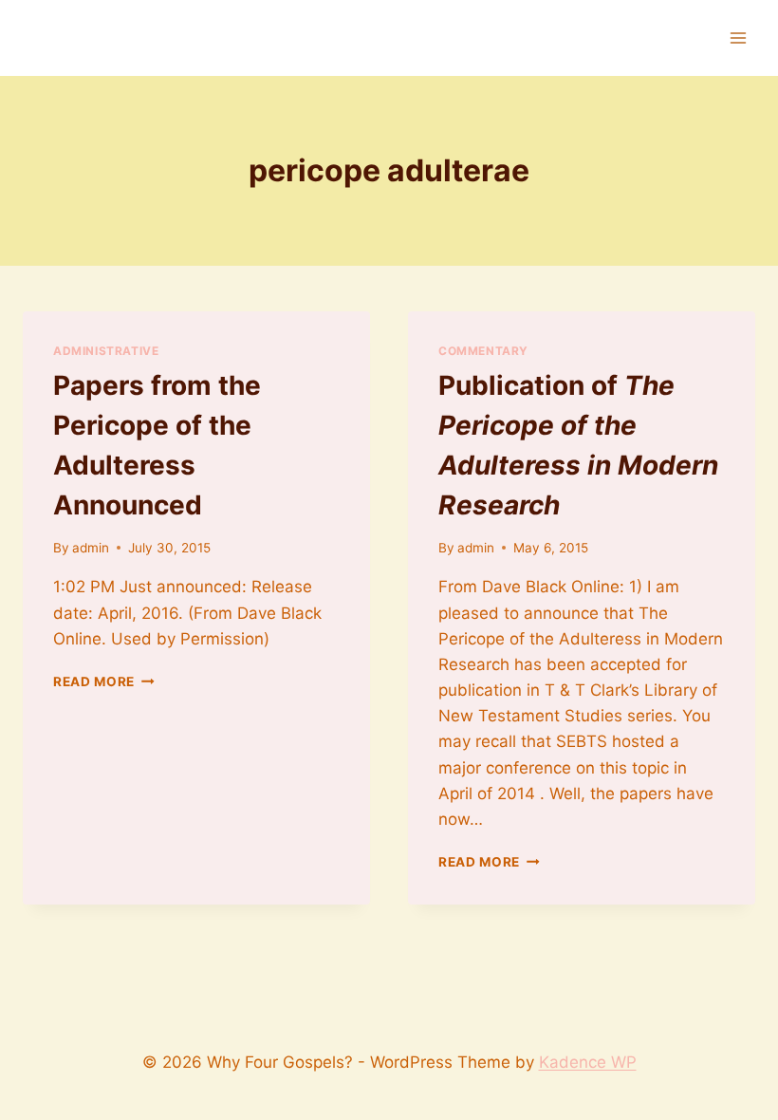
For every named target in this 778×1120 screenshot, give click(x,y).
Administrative (105, 351)
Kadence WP (588, 1062)
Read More (104, 681)
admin (90, 547)
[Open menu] (737, 37)
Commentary (483, 351)
